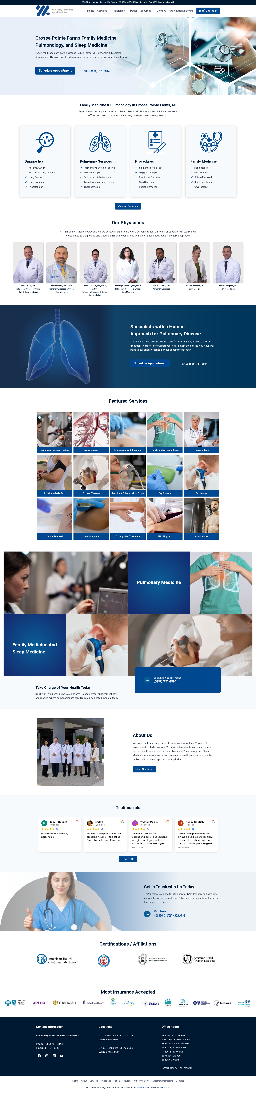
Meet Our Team (144, 769)
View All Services (128, 206)
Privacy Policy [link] (141, 1087)
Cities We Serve (141, 1080)
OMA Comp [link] (164, 1087)
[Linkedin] (54, 1056)
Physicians (106, 1080)
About (84, 1080)
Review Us (128, 859)
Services (94, 1080)
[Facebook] (39, 1056)
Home (90, 10)
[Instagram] (47, 1056)
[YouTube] (62, 1056)
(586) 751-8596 (50, 1047)
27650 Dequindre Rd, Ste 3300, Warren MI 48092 (151, 2)
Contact (161, 10)
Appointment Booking (181, 10)
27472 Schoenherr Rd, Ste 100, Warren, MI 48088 (105, 2)
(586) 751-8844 (208, 10)
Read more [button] (137, 847)
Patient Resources (123, 1080)
